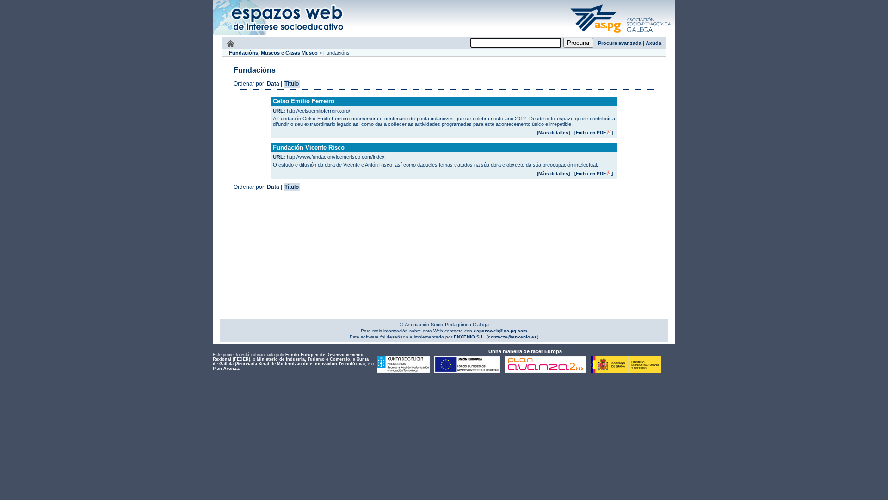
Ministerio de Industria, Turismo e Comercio (303, 359)
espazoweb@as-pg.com (499, 330)
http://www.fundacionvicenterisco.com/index (336, 157)
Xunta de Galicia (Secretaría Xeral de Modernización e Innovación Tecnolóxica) (291, 361)
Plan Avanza (226, 368)
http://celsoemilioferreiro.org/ (318, 110)
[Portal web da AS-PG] (621, 34)
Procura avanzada (619, 43)
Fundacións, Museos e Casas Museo (273, 53)
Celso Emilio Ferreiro (303, 101)
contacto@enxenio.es (512, 336)
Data (273, 84)
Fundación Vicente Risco (309, 147)
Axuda (653, 43)
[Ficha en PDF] (593, 132)
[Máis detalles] (553, 132)
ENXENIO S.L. (468, 336)
